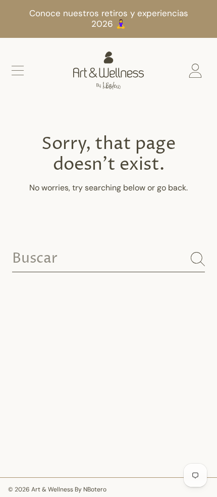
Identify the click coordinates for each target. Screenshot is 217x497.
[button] (18, 71)
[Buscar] (198, 259)
